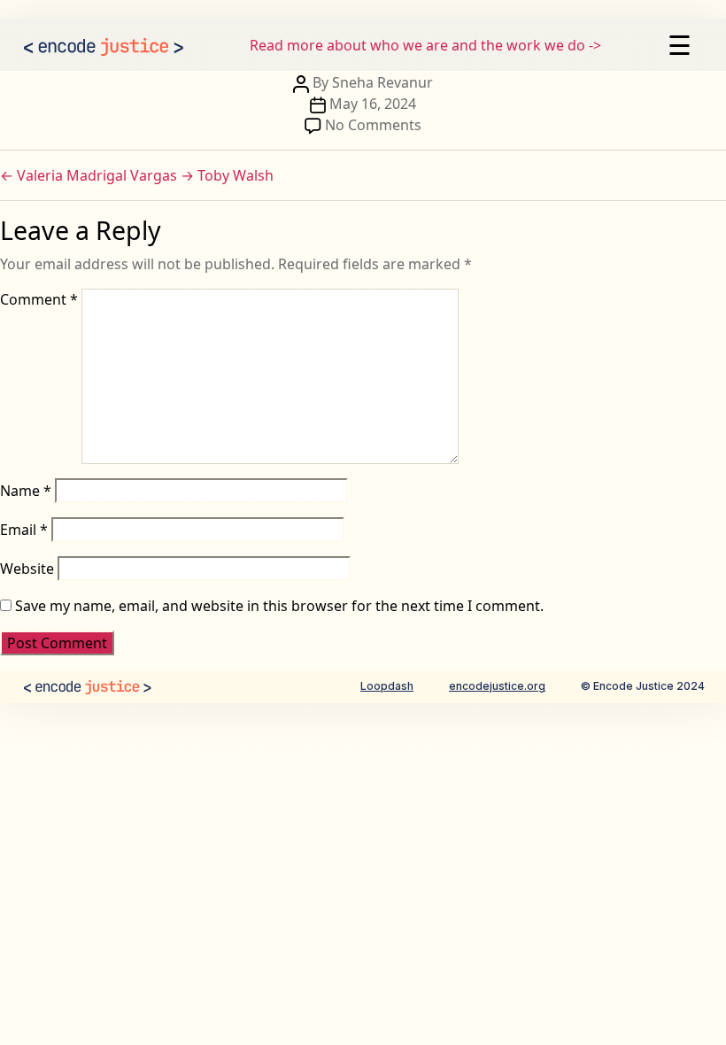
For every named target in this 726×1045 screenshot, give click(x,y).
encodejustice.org (497, 686)
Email (24, 529)
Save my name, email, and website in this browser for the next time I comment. (279, 605)
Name (25, 490)
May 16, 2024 (372, 103)
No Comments (373, 125)
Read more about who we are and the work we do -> (425, 45)
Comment (39, 299)
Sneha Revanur (382, 82)
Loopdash (386, 686)
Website (27, 568)
